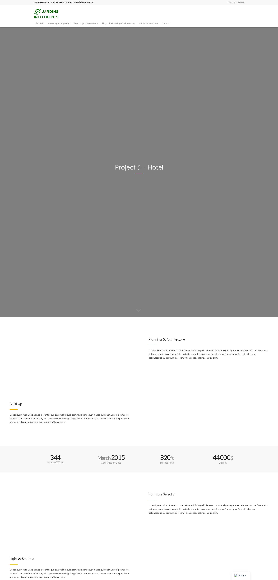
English (241, 2)
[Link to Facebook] (242, 12)
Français (231, 2)
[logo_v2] (46, 13)
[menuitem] (231, 2)
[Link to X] (237, 12)
